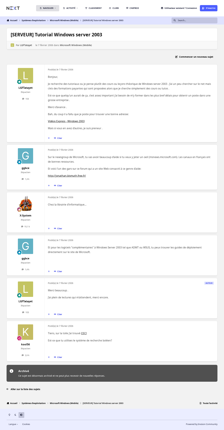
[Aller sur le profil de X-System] (25, 203)
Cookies (26, 424)
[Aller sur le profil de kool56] (25, 332)
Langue (13, 424)
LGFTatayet (26, 45)
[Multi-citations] (49, 138)
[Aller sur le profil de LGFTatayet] (12, 45)
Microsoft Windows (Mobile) (76, 45)
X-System (25, 215)
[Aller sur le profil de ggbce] (25, 156)
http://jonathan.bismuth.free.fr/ (67, 176)
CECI (84, 333)
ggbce (25, 168)
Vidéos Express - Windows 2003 (66, 121)
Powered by (201, 424)
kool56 (25, 344)
